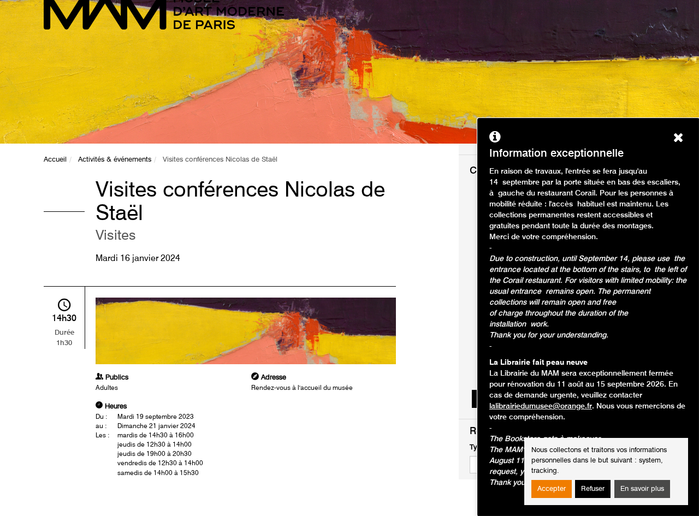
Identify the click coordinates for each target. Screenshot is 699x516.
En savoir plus (642, 489)
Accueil (55, 159)
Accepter (551, 489)
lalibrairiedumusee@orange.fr (540, 406)
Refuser (593, 489)
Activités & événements (114, 159)
